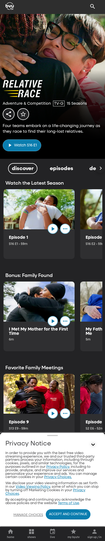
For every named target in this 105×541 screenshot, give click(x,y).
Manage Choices (28, 515)
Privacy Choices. (58, 477)
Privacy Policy (57, 467)
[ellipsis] (65, 229)
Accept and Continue (68, 514)
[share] (9, 114)
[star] (23, 114)
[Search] (92, 6)
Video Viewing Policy (33, 487)
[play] (53, 229)
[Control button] (93, 445)
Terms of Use (68, 503)
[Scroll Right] (100, 168)
